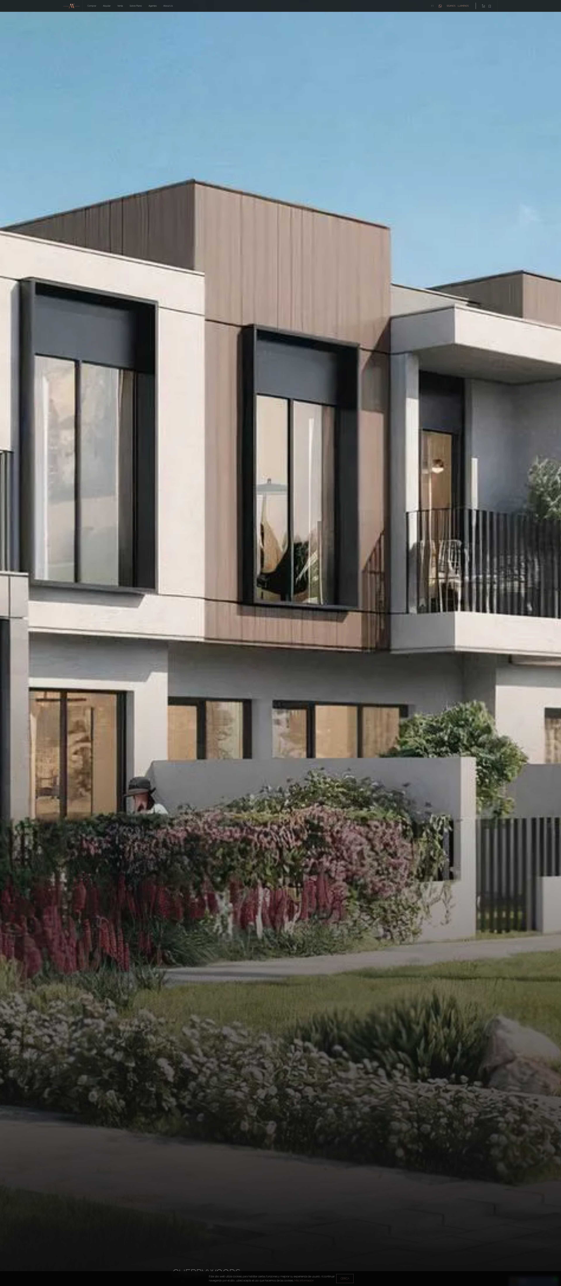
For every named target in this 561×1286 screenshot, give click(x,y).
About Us (168, 6)
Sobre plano (136, 6)
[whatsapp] (440, 6)
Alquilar (107, 6)
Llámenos (463, 6)
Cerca (345, 1278)
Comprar (91, 6)
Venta (120, 6)
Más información (304, 1280)
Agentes (153, 6)
